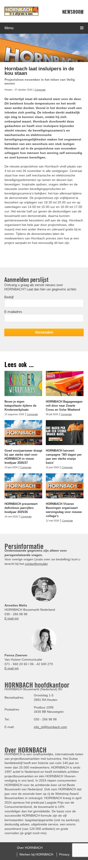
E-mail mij (12, 618)
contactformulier (36, 564)
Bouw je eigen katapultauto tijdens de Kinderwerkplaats (20, 405)
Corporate (40, 89)
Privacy (64, 854)
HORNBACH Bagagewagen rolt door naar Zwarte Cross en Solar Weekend (64, 405)
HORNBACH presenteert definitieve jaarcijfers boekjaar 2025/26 (21, 508)
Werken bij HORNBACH (36, 854)
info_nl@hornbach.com (50, 727)
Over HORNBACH (30, 847)
